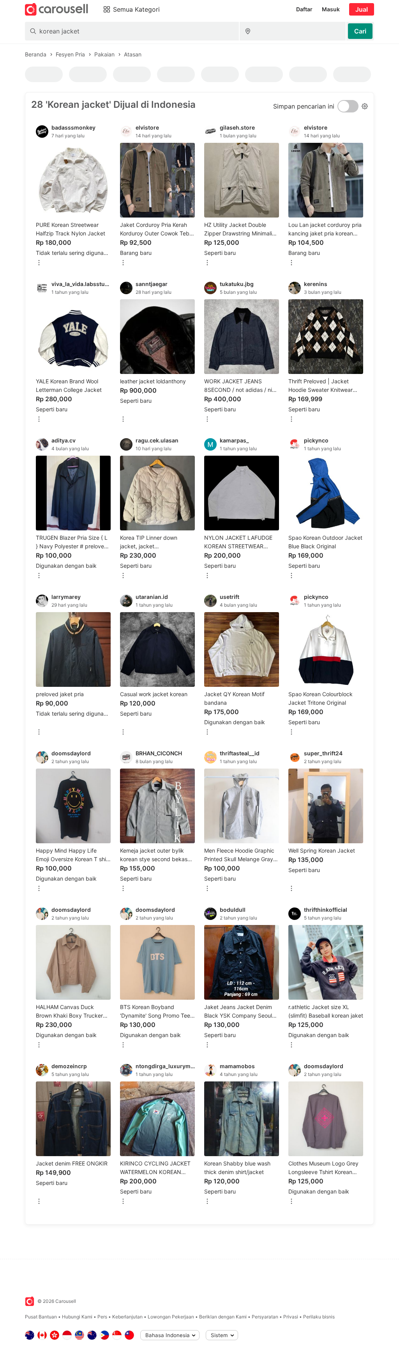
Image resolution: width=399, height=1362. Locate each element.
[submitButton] (360, 31)
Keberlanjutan (127, 1317)
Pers (102, 1317)
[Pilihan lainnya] (39, 263)
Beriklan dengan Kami (223, 1317)
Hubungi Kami (77, 1317)
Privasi (290, 1317)
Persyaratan (265, 1317)
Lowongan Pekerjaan (171, 1317)
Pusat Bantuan (41, 1317)
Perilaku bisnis (319, 1317)
